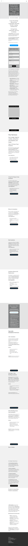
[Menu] (26, 1)
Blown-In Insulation (14, 130)
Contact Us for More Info (14, 485)
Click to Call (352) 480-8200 (14, 45)
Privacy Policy (10, 541)
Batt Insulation (14, 118)
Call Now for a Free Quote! (14, 193)
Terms (9, 542)
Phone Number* (11, 54)
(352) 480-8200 (11, 538)
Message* (10, 60)
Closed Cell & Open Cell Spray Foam (14, 106)
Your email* (10, 57)
